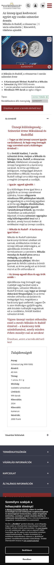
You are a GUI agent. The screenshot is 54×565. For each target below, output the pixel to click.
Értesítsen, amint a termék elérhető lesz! (22, 108)
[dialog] (27, 531)
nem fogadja (42, 528)
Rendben (27, 559)
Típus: (4, 96)
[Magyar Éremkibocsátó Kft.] (11, 5)
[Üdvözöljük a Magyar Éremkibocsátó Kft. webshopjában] (35, 5)
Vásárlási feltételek (14, 435)
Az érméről (10, 118)
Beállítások (27, 550)
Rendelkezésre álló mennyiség (15, 101)
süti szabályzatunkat (31, 541)
